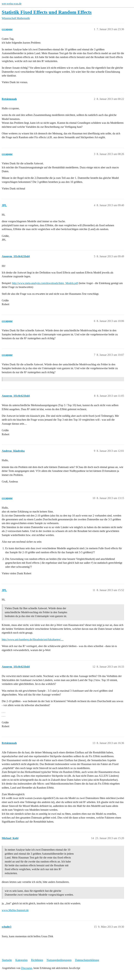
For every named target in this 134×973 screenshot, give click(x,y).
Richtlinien (37, 960)
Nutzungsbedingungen (59, 960)
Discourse (26, 968)
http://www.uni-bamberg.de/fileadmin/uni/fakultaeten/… (33, 639)
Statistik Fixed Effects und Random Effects (47, 12)
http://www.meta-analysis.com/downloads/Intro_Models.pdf (45, 283)
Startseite (7, 960)
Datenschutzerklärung (87, 960)
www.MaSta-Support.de (15, 910)
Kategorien (21, 960)
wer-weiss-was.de (11, 3)
